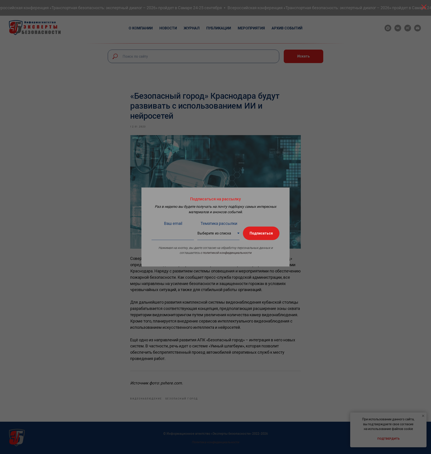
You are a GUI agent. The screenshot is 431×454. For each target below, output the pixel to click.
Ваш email (173, 223)
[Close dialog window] (424, 7)
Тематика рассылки (218, 223)
